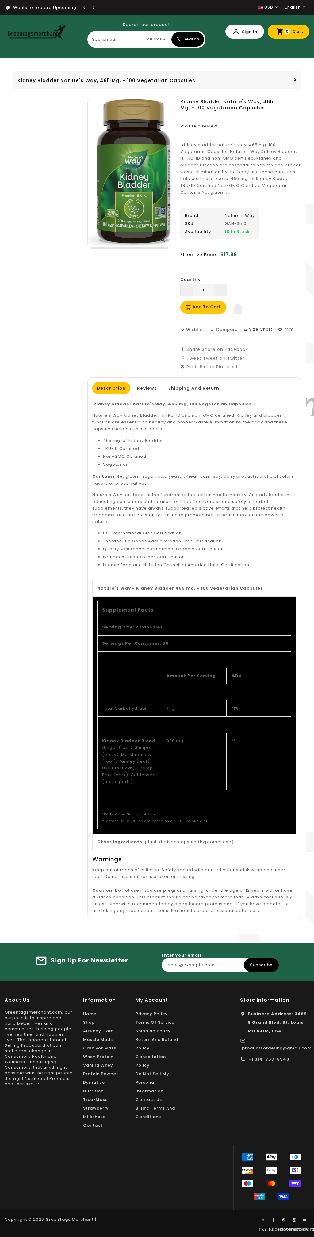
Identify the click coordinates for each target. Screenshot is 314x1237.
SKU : (190, 223)
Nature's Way (240, 215)
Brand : (193, 215)
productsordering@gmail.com (277, 1048)
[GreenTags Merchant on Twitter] (263, 1219)
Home (89, 1014)
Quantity (190, 280)
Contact (93, 1125)
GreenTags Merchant (69, 1219)
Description (111, 388)
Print (288, 329)
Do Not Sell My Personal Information (152, 1082)
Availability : (199, 231)
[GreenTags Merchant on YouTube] (304, 1220)
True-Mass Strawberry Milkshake (96, 1108)
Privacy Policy (152, 1014)
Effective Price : (198, 258)
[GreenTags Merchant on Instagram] (294, 1220)
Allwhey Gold (98, 1031)
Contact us (149, 1099)
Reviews (147, 388)
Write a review (201, 126)
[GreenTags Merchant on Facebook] (273, 1220)
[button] (238, 307)
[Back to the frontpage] (294, 80)
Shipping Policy (153, 1031)
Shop (89, 1022)
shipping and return (193, 388)
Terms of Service (155, 1022)
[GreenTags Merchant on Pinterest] (284, 1220)
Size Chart (260, 329)
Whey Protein (98, 1057)
